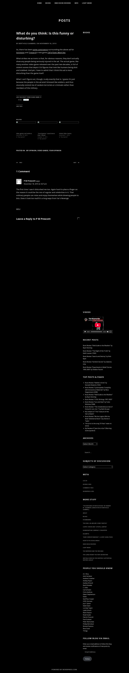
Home (39, 3)
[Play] (85, 332)
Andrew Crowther (89, 578)
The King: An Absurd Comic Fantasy (95, 523)
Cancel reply (78, 218)
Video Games (42, 151)
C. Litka (85, 588)
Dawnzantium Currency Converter (95, 530)
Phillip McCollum (88, 624)
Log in (85, 480)
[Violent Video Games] (69, 127)
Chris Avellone (87, 592)
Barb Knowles (87, 585)
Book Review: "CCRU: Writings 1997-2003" (98, 399)
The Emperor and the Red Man (93, 551)
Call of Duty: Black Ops (56, 52)
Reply (18, 209)
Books (48, 3)
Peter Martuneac (88, 622)
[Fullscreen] (110, 332)
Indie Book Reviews (62, 3)
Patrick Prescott (88, 617)
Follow (87, 659)
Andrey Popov (87, 581)
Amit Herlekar (87, 576)
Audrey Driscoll (88, 583)
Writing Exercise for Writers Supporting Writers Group (97, 559)
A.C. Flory (86, 574)
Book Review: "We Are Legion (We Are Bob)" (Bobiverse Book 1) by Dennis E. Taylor (97, 418)
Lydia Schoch (87, 610)
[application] (98, 325)
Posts (64, 20)
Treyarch (33, 52)
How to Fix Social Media (91, 540)
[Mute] (108, 332)
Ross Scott (86, 628)
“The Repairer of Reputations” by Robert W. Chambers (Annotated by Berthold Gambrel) (97, 507)
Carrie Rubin (87, 590)
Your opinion (55, 151)
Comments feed (88, 488)
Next (75, 162)
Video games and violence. (24, 133)
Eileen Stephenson (89, 594)
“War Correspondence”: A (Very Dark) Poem (98, 537)
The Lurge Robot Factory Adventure (95, 554)
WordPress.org (88, 491)
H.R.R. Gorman (87, 601)
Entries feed (87, 484)
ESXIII (85, 597)
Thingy (85, 631)
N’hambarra (87, 520)
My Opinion (31, 151)
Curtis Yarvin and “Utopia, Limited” (95, 527)
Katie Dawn (86, 606)
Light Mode (87, 3)
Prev (20, 162)
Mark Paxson (87, 613)
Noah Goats (87, 615)
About (85, 513)
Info (76, 3)
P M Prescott (29, 181)
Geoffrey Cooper (88, 599)
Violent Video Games (65, 133)
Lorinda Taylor (88, 608)
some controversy (40, 49)
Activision (20, 52)
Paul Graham (87, 619)
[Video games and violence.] (26, 127)
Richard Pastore (88, 626)
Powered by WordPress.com (64, 670)
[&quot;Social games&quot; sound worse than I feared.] (47, 127)
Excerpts (86, 534)
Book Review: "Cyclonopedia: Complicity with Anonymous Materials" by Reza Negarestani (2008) (98, 390)
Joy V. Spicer (87, 603)
